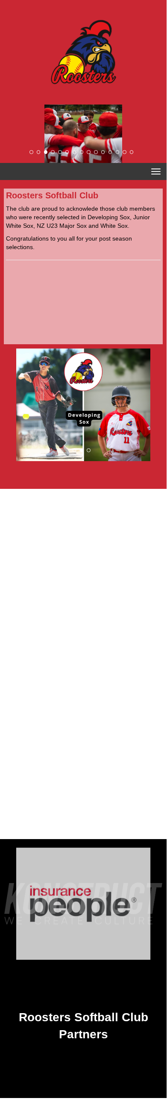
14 (124, 152)
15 (131, 152)
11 (103, 152)
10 (95, 152)
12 (110, 152)
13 (117, 152)
